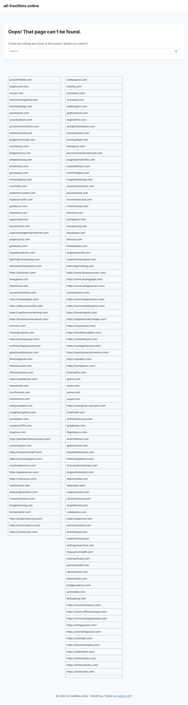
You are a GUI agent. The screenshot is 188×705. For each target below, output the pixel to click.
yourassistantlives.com (22, 292)
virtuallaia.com (75, 99)
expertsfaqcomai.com (79, 518)
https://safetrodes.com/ (81, 651)
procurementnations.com (24, 126)
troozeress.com (76, 93)
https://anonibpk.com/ (80, 638)
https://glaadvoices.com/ (24, 472)
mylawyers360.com (21, 199)
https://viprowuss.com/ (22, 478)
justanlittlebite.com (20, 79)
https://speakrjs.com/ (79, 359)
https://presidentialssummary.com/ (29, 438)
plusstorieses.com (77, 192)
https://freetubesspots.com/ (83, 644)
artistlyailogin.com (77, 139)
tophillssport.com (77, 106)
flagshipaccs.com (77, 432)
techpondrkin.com (20, 512)
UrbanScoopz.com (77, 206)
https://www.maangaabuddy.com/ (87, 618)
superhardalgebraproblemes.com (29, 232)
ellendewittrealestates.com (25, 266)
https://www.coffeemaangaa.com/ (87, 611)
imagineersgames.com (22, 412)
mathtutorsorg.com (78, 538)
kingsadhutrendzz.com (80, 472)
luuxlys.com (16, 93)
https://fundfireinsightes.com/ (84, 332)
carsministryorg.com (78, 498)
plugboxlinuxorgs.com (22, 139)
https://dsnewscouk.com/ (24, 339)
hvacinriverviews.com (22, 498)
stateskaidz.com (19, 385)
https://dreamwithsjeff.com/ (25, 452)
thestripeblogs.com (20, 106)
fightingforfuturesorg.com (24, 259)
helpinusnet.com (19, 86)
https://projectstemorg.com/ (25, 518)
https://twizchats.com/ (22, 272)
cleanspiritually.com (78, 558)
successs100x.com (20, 425)
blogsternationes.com (22, 252)
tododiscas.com (18, 285)
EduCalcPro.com (76, 372)
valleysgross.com (77, 79)
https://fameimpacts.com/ (82, 312)
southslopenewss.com (22, 465)
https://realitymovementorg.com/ (28, 312)
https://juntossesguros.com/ (25, 458)
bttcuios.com (74, 239)
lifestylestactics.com (21, 372)
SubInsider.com (76, 412)
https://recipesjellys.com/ (24, 299)
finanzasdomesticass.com (82, 465)
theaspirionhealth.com (80, 551)
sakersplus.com (76, 485)
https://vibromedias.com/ (81, 658)
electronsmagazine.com (23, 99)
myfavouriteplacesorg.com (25, 345)
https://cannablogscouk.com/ (84, 631)
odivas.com (73, 392)
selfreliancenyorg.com (80, 418)
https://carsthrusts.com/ (23, 531)
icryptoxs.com (17, 432)
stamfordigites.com (78, 172)
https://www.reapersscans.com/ (85, 299)
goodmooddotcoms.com (23, 352)
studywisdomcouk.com (80, 186)
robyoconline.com (77, 571)
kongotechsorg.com (21, 505)
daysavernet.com (19, 226)
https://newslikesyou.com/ (82, 339)
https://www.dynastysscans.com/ (86, 272)
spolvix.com (73, 379)
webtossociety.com (20, 133)
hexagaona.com (18, 279)
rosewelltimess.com (78, 166)
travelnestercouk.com (79, 199)
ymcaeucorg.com (77, 226)
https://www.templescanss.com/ (86, 305)
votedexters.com (77, 512)
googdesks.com (76, 425)
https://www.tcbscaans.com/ (84, 605)
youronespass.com (20, 445)
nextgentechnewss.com (81, 126)
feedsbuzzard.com (20, 365)
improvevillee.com (77, 478)
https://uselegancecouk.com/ (84, 345)
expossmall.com (18, 219)
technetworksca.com (79, 525)
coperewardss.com (78, 492)
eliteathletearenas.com (80, 452)
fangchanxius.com (20, 153)
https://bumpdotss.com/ (81, 365)
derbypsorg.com (76, 598)
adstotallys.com (76, 591)
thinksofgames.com (20, 359)
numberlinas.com (19, 398)
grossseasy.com (18, 172)
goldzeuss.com (18, 206)
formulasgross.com (20, 179)
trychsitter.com (18, 186)
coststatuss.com (19, 146)
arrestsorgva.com (77, 531)
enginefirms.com (76, 119)
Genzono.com (75, 212)
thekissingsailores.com (80, 458)
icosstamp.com (18, 212)
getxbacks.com (18, 246)
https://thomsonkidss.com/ (82, 665)
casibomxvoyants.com (22, 192)
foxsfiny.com (74, 86)
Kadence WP (124, 696)
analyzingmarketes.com (23, 492)
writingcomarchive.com (80, 545)
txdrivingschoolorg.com (80, 266)
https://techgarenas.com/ (81, 625)
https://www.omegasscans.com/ (86, 285)
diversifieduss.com (78, 438)
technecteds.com (77, 578)
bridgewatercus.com (79, 585)
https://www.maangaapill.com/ (85, 279)
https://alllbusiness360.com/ (26, 305)
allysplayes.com (76, 232)
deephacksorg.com (20, 159)
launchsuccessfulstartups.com (85, 153)
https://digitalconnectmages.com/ (86, 319)
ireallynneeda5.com (20, 405)
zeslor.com (73, 385)
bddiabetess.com (77, 246)
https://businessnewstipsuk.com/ (28, 319)
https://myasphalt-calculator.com (86, 405)
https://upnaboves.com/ (23, 379)
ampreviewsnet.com (78, 252)
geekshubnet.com (77, 113)
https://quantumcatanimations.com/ (88, 352)
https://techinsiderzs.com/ (24, 525)
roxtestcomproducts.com (81, 259)
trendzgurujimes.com (21, 332)
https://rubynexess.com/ (81, 325)
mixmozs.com (17, 325)
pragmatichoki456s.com (81, 159)
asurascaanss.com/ (78, 133)
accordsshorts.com (20, 119)
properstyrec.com (19, 239)
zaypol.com (73, 398)
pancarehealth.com (78, 565)
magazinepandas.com (80, 179)
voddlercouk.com (19, 485)
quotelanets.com (19, 113)
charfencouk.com (19, 392)
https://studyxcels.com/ (80, 671)
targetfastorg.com (77, 505)
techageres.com (76, 219)
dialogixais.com (76, 146)
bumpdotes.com (19, 418)
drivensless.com (18, 166)
